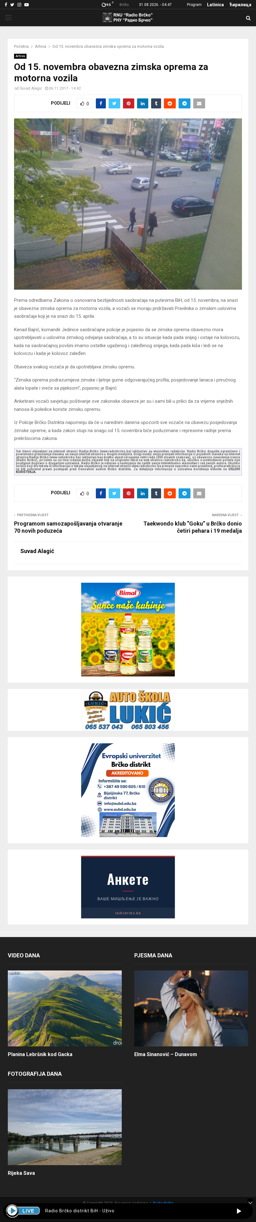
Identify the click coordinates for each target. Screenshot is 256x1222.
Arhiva (20, 56)
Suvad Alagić (31, 88)
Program (194, 4)
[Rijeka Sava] (65, 1127)
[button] (239, 1211)
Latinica (215, 4)
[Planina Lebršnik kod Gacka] (65, 1008)
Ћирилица (240, 4)
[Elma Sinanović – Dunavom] (191, 1008)
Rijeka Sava (21, 1173)
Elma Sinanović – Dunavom (165, 1054)
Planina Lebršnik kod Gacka (40, 1054)
